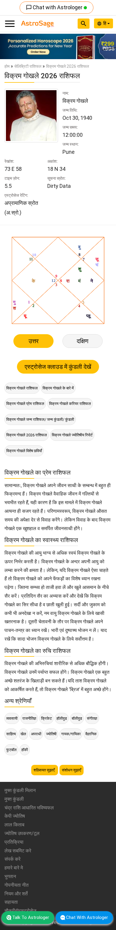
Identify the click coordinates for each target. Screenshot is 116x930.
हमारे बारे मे (13, 868)
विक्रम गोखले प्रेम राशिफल (25, 403)
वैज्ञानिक (91, 734)
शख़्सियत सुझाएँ (45, 770)
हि (105, 23)
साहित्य (11, 734)
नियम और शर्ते (16, 894)
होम (7, 66)
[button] (9, 46)
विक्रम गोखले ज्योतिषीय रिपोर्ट (72, 435)
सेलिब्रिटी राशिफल (27, 66)
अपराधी (36, 734)
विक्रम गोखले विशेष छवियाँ (24, 451)
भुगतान (10, 876)
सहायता (11, 902)
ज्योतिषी (51, 734)
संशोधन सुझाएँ (71, 770)
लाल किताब (14, 825)
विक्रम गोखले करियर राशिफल (70, 403)
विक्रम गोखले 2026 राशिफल (26, 435)
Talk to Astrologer (30, 917)
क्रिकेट (46, 718)
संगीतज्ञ (92, 718)
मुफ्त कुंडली (14, 799)
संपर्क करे (12, 859)
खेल (23, 734)
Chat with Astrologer (55, 7)
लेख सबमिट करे (17, 851)
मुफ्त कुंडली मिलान (20, 790)
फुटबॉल (11, 750)
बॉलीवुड (77, 718)
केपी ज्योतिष (14, 816)
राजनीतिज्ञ (29, 718)
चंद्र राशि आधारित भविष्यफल (29, 808)
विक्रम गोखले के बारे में (58, 388)
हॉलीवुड (62, 718)
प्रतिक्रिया (13, 842)
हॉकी (24, 750)
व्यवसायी (12, 718)
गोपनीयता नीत (16, 885)
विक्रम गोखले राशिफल (22, 388)
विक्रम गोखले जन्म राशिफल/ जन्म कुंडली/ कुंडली (40, 419)
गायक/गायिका (71, 734)
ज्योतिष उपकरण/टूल (22, 833)
